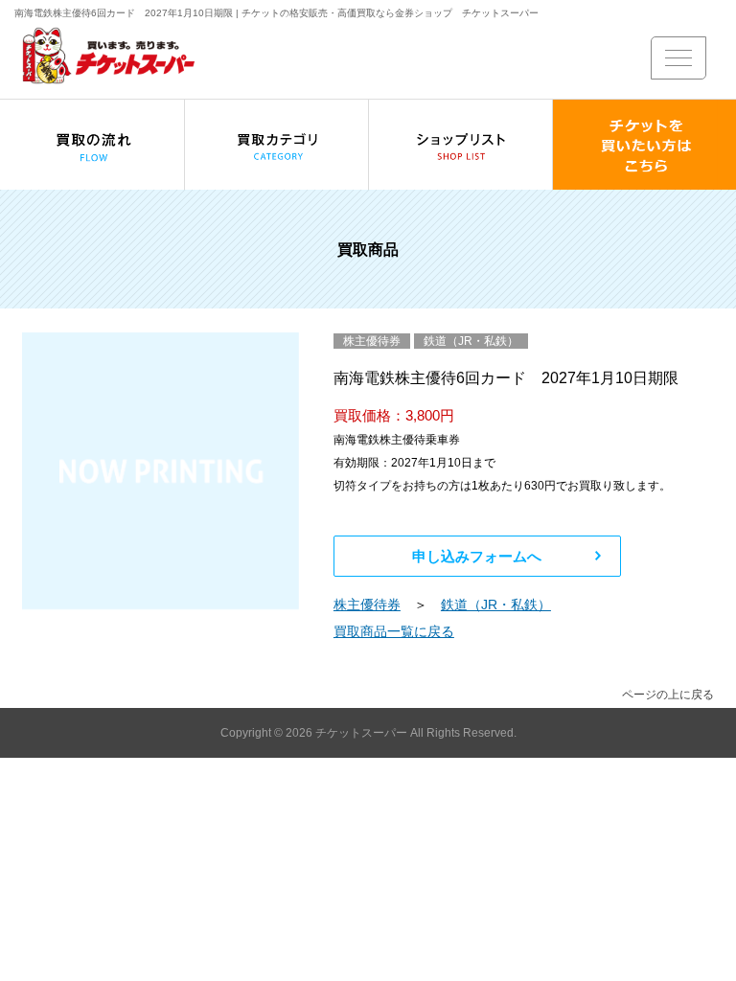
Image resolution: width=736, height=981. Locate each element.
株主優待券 (367, 604)
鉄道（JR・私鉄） (496, 604)
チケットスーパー (362, 733)
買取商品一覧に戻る (394, 631)
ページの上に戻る (668, 694)
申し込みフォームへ (476, 556)
